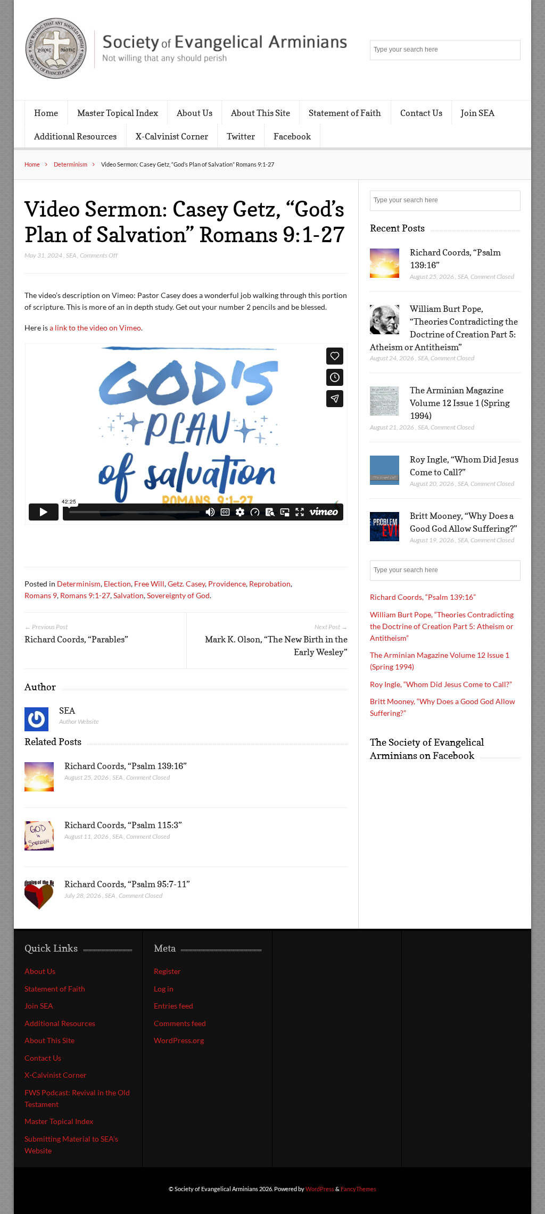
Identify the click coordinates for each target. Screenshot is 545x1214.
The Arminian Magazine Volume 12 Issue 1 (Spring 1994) (460, 403)
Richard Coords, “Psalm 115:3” (123, 825)
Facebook (292, 136)
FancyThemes (358, 1188)
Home (46, 113)
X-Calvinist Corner (172, 136)
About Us (194, 113)
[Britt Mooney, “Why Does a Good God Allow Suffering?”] (384, 526)
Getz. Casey (186, 583)
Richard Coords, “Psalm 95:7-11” (127, 884)
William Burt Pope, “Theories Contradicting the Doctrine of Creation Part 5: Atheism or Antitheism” (442, 626)
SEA (71, 255)
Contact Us (421, 113)
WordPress (319, 1188)
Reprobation (270, 583)
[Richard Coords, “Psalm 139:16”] (39, 779)
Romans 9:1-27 (85, 595)
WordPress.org (179, 1040)
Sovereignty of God (178, 595)
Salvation (128, 595)
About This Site (260, 113)
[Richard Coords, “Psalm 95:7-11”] (39, 898)
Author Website (79, 721)
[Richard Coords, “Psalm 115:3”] (39, 839)
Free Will (149, 583)
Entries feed (173, 1005)
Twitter (241, 136)
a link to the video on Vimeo (95, 327)
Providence (227, 583)
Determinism (70, 164)
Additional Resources (75, 136)
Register (167, 971)
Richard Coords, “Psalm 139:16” (125, 766)
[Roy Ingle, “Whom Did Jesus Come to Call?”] (384, 470)
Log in (164, 988)
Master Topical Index (117, 113)
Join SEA (477, 113)
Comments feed (180, 1023)
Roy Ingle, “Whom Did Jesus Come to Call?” (441, 684)
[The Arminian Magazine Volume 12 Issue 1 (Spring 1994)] (384, 401)
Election (117, 583)
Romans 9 (40, 595)
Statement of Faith (345, 113)
